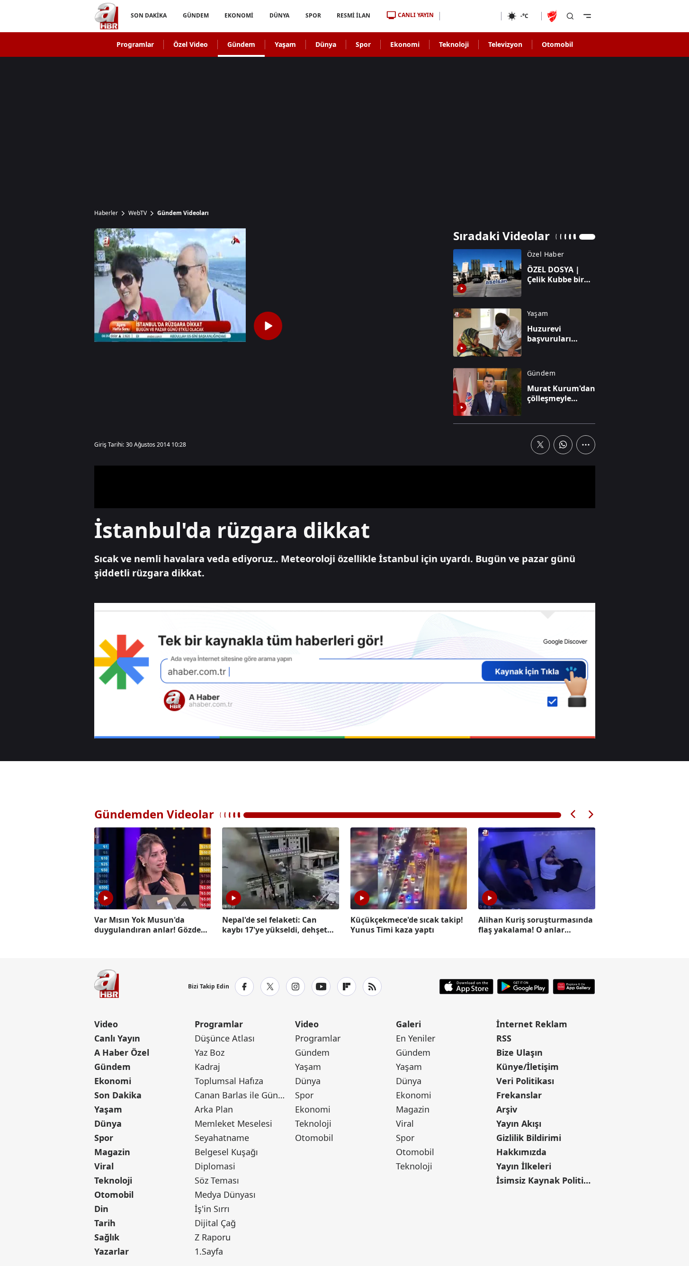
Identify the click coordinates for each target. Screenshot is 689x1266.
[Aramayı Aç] (570, 16)
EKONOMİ (238, 15)
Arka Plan (214, 1109)
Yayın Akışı (518, 1123)
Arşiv (506, 1109)
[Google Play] (523, 986)
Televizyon (505, 44)
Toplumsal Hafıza (229, 1080)
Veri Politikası (525, 1080)
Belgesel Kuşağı (226, 1152)
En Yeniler (415, 1038)
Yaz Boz (209, 1052)
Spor (363, 44)
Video (106, 1024)
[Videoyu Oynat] (268, 326)
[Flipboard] (346, 986)
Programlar (135, 44)
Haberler (106, 213)
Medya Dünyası (225, 1194)
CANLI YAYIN (416, 15)
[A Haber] (106, 16)
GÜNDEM (195, 15)
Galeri (408, 1024)
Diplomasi (215, 1166)
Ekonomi (405, 44)
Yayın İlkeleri (523, 1166)
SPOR (313, 15)
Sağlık (106, 1237)
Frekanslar (519, 1095)
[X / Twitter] (269, 986)
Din (101, 1208)
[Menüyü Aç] (587, 16)
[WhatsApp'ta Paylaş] (563, 444)
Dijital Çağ (215, 1223)
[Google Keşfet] (344, 670)
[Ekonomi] (470, 16)
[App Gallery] (574, 986)
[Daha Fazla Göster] (585, 444)
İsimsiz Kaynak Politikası (545, 1180)
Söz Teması (217, 1180)
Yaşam (285, 44)
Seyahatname (222, 1137)
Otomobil (557, 44)
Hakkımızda (521, 1152)
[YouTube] (321, 986)
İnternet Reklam (531, 1024)
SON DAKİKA (149, 15)
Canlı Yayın (117, 1038)
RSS (503, 1038)
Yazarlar (111, 1251)
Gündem (241, 44)
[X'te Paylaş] (540, 444)
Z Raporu (213, 1237)
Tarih (105, 1223)
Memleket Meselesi (233, 1123)
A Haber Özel (121, 1052)
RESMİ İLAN (353, 15)
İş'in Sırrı (212, 1208)
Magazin (112, 1152)
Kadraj (207, 1066)
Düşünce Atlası (225, 1038)
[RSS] (372, 986)
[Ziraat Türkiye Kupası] (553, 16)
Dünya (325, 44)
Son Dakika (118, 1095)
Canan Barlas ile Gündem (244, 1095)
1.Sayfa (209, 1251)
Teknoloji (454, 44)
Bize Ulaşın (519, 1052)
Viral (104, 1166)
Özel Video (190, 44)
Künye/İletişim (527, 1066)
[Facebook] (244, 986)
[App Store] (466, 986)
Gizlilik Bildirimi (528, 1137)
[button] (573, 814)
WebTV (137, 213)
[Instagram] (295, 986)
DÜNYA (279, 15)
